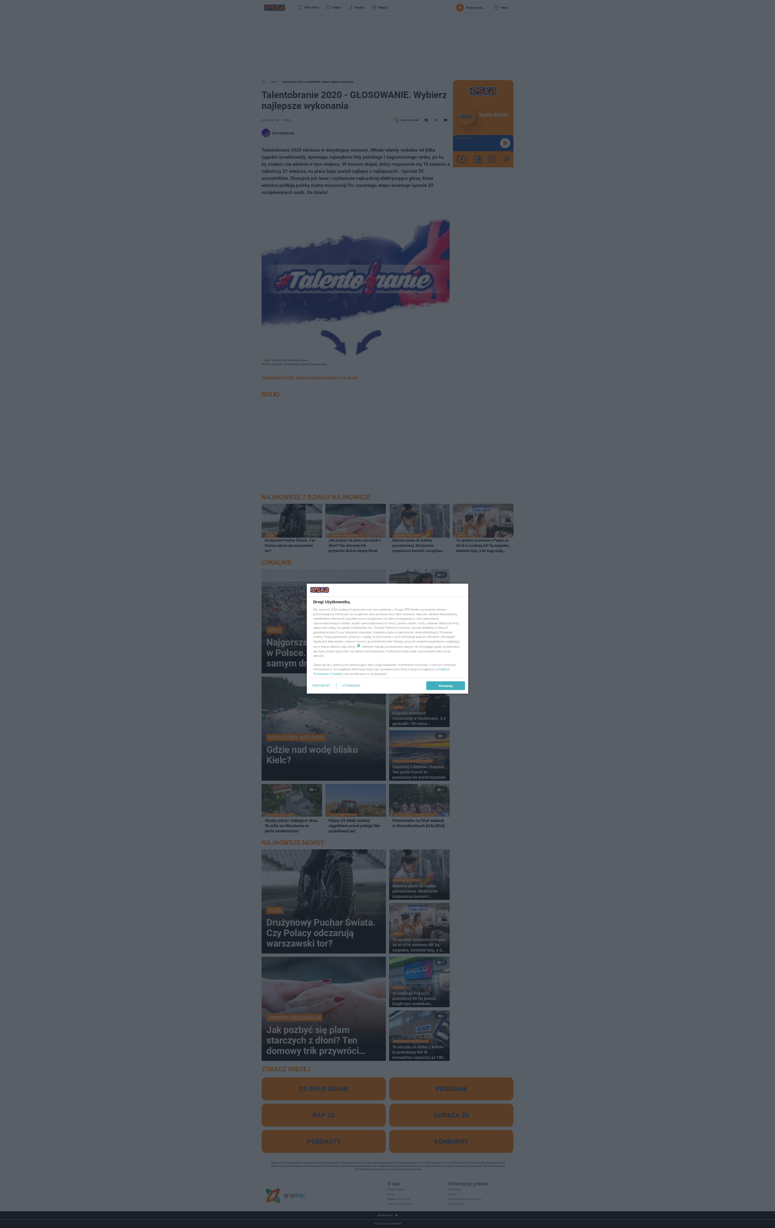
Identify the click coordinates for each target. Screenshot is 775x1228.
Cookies (337, 673)
